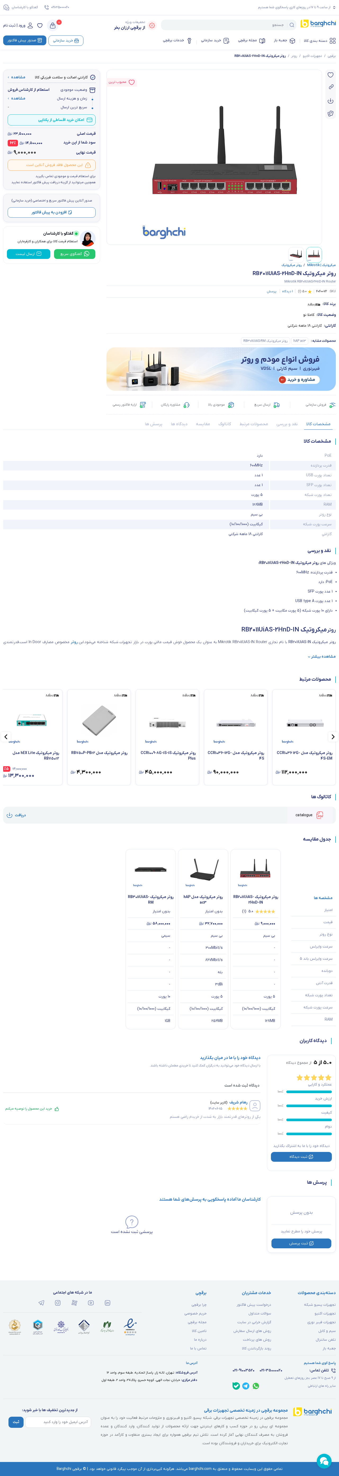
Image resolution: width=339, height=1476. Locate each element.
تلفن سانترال (326, 1339)
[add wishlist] (330, 75)
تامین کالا (199, 1331)
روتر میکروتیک (292, 265)
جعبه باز (280, 40)
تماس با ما (198, 1348)
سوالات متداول (259, 1313)
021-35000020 (60, 7)
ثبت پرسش (298, 1243)
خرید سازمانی (211, 40)
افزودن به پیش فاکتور (49, 212)
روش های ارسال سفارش (252, 1331)
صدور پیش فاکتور (21, 40)
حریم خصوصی (195, 1313)
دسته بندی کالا (315, 40)
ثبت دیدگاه (298, 1156)
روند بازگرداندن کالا (256, 1348)
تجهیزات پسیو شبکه (320, 1304)
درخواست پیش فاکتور (254, 1304)
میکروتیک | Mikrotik (320, 265)
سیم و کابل (327, 1331)
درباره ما (200, 1339)
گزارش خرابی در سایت (254, 1322)
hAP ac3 (299, 341)
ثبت (16, 1422)
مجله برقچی (247, 40)
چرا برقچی (199, 1304)
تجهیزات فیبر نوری (321, 1322)
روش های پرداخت (257, 1339)
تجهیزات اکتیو (312, 56)
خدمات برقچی (173, 40)
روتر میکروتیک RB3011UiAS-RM (265, 341)
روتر (294, 56)
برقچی (332, 56)
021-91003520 (244, 1370)
